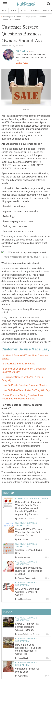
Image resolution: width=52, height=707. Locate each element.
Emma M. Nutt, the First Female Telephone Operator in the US (27, 627)
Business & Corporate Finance (31, 499)
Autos (13, 11)
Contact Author (22, 63)
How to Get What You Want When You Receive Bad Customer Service (29, 532)
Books (23, 11)
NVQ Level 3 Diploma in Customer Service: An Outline (27, 592)
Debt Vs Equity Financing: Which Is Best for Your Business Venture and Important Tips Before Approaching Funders (28, 508)
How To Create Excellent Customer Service (25, 385)
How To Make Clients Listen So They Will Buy (26, 390)
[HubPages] (26, 4)
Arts (4, 11)
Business (35, 11)
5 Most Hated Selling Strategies (19, 363)
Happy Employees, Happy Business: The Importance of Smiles (28, 571)
